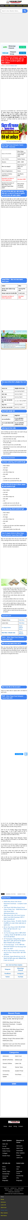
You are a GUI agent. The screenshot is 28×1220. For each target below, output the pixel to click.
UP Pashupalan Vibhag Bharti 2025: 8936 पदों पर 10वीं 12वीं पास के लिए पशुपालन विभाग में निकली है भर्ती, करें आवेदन (15, 940)
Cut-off (4, 1146)
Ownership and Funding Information (14, 1193)
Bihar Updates (20, 1153)
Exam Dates (5, 1148)
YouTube (20, 977)
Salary (18, 1166)
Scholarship (6, 1071)
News (4, 1166)
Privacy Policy (9, 1190)
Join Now (22, 47)
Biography (5, 1180)
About (10, 1126)
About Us (6, 1188)
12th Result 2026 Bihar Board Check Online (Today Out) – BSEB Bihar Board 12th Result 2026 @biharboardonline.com (13, 1032)
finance (18, 1155)
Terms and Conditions (14, 1191)
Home (2, 5)
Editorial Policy (18, 1190)
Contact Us (13, 1188)
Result (6, 5)
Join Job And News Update (14, 965)
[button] (26, 754)
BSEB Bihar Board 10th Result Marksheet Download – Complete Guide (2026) (15, 903)
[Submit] (24, 11)
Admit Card (18, 1056)
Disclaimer (21, 1188)
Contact (20, 1126)
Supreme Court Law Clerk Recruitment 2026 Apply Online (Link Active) (14, 1045)
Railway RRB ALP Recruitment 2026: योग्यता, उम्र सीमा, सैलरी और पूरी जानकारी (13, 1018)
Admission (12, 5)
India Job (5, 1144)
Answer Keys (6, 1155)
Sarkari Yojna (19, 1067)
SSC (17, 1169)
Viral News (18, 1074)
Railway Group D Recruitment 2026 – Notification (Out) (13, 1039)
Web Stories (4, 1215)
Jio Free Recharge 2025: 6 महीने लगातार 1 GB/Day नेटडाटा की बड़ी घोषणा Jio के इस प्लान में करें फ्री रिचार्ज (15, 935)
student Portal (19, 1071)
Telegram (7, 969)
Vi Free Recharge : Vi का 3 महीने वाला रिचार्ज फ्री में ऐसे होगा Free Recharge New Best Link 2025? (15, 946)
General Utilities (7, 1063)
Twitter (7, 977)
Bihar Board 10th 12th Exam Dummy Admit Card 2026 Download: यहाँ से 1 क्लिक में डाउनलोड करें (14, 917)
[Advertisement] (14, 28)
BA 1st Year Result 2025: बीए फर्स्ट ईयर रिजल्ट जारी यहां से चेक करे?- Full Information (14, 929)
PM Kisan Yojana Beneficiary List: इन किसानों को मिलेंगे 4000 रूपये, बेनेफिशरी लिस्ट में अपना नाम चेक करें (15, 958)
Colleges (4, 1153)
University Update (6, 1075)
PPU (17, 1178)
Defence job (18, 1060)
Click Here (21, 620)
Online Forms (6, 1151)
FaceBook (8, 973)
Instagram (20, 973)
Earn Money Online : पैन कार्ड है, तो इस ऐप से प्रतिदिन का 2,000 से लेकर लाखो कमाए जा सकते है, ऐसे (15, 923)
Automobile (19, 1150)
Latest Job (19, 5)
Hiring (15, 1126)
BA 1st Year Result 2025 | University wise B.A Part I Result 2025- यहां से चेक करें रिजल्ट (15, 952)
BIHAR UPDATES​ (8, 1060)
